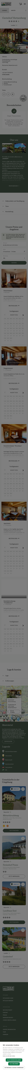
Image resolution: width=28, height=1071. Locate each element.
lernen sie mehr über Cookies (9, 1055)
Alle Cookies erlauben (14, 1060)
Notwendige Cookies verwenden (14, 1067)
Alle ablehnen (14, 1063)
